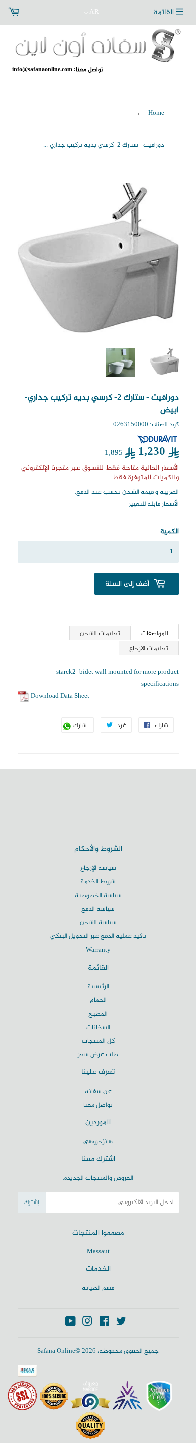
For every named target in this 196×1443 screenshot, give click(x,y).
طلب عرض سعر (98, 1054)
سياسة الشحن (98, 922)
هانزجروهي (98, 1141)
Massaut (98, 1251)
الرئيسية (98, 986)
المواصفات (154, 633)
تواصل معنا (98, 1105)
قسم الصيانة (98, 1288)
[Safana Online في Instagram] (87, 1323)
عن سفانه (98, 1091)
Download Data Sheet (60, 696)
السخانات (98, 1027)
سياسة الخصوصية (98, 895)
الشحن (130, 492)
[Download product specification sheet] (23, 696)
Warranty (98, 950)
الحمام (98, 1000)
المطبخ (98, 1014)
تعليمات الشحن (100, 633)
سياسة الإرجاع (98, 868)
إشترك (31, 1202)
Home (156, 113)
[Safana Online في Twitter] (121, 1323)
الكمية (169, 531)
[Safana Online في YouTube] (70, 1323)
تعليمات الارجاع (148, 648)
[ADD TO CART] (136, 584)
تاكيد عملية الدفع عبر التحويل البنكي (98, 936)
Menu (170, 13)
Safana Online (56, 1351)
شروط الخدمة (98, 881)
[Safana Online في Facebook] (104, 1323)
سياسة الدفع (98, 909)
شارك (83, 726)
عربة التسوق (37, 13)
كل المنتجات (98, 1041)
